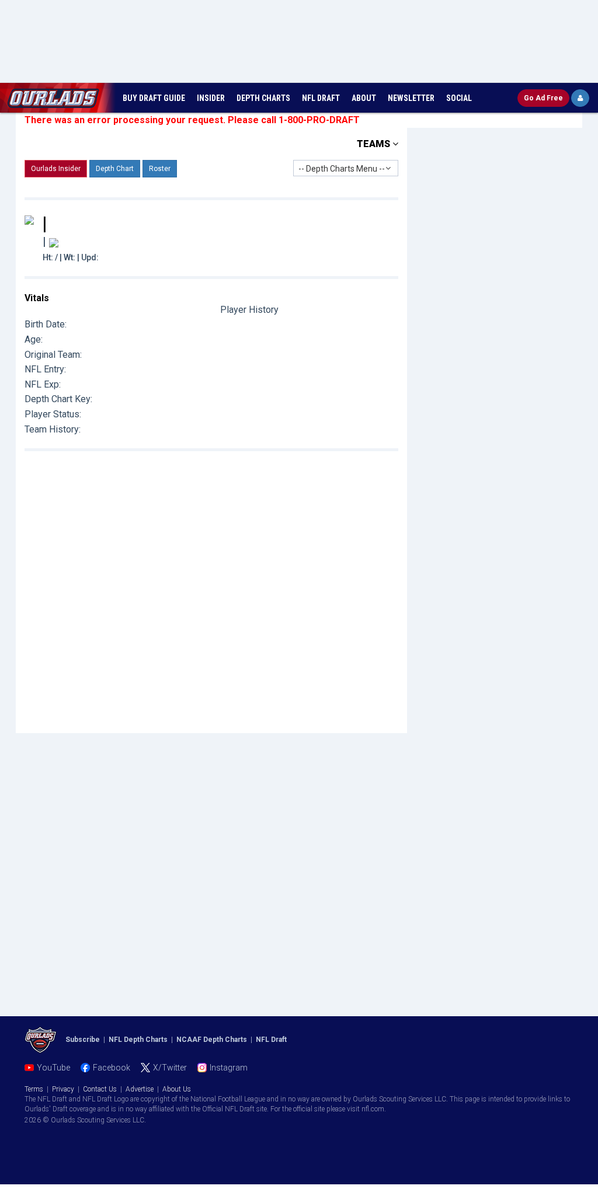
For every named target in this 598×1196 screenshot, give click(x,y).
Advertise (140, 1089)
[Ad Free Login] (580, 98)
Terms (34, 1089)
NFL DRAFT (321, 98)
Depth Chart (115, 169)
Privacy (63, 1089)
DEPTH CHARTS (263, 98)
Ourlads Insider (56, 169)
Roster (160, 169)
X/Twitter (170, 1067)
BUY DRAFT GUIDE (154, 98)
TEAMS (374, 143)
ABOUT (364, 98)
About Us (176, 1089)
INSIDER (211, 98)
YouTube (53, 1067)
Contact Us (100, 1089)
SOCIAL (459, 98)
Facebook (111, 1067)
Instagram (229, 1067)
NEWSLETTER (411, 98)
